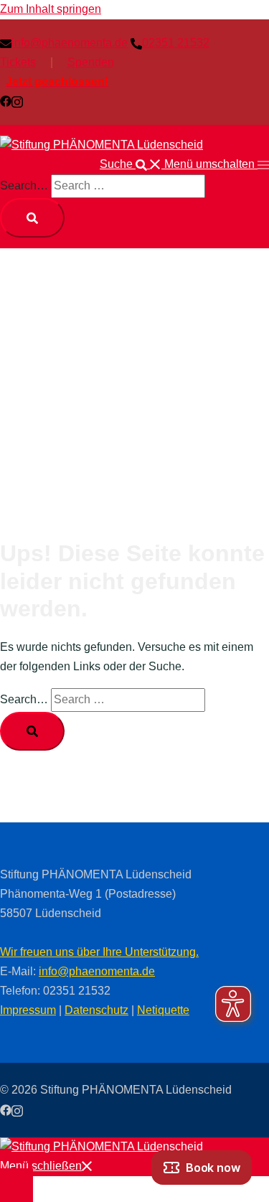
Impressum (28, 1010)
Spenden (90, 62)
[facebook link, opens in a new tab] (5, 101)
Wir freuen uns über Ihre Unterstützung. (99, 952)
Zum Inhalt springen (50, 9)
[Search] (32, 218)
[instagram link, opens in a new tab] (17, 101)
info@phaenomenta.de (97, 971)
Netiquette (163, 1010)
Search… (24, 185)
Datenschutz (96, 1010)
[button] (132, 164)
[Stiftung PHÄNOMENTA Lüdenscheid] (101, 144)
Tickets (18, 62)
